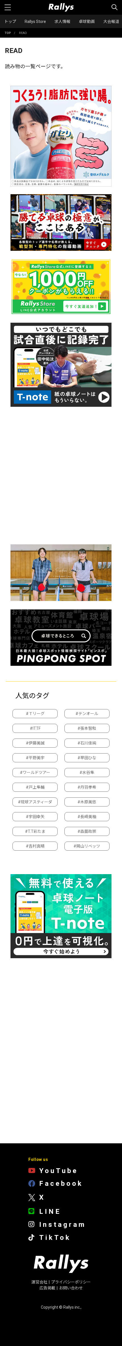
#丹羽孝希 (86, 787)
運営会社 (39, 1282)
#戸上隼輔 (35, 787)
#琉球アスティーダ (35, 802)
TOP (8, 33)
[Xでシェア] (60, 1327)
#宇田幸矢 (35, 816)
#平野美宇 (35, 758)
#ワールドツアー (35, 772)
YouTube (58, 1170)
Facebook (61, 1183)
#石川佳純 (86, 743)
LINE (50, 1211)
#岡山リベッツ (86, 846)
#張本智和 (86, 728)
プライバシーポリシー (71, 1282)
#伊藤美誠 (35, 743)
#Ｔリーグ (35, 713)
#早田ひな (86, 758)
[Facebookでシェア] (78, 1327)
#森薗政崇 (86, 831)
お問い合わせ (71, 1288)
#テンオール (86, 713)
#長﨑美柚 (86, 816)
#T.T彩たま (35, 831)
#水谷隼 (86, 772)
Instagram (62, 1224)
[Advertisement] (61, 475)
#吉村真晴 (35, 846)
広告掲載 (47, 1288)
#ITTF (35, 728)
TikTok (55, 1238)
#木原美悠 (86, 802)
